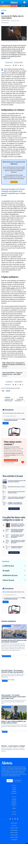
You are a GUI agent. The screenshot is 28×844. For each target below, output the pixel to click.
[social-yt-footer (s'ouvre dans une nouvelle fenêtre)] (10, 819)
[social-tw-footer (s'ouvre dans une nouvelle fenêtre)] (15, 819)
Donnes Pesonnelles (14, 837)
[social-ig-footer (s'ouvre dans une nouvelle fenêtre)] (17, 819)
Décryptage (3, 10)
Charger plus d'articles (14, 508)
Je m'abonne (5, 5)
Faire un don (14, 182)
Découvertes (14, 793)
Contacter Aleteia (14, 835)
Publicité (14, 808)
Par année (14, 814)
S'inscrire (5, 423)
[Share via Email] (20, 65)
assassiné (22, 147)
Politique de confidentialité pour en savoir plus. (14, 419)
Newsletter (14, 799)
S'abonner (10, 780)
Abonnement (14, 804)
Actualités (14, 787)
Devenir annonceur (14, 832)
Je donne (13, 5)
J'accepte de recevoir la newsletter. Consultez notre (14, 420)
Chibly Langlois (10, 288)
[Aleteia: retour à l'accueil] (14, 2)
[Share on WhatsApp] (22, 65)
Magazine (14, 802)
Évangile (6, 571)
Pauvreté (8, 390)
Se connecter (17, 780)
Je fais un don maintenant (10, 460)
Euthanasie (5, 680)
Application (14, 801)
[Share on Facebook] (13, 65)
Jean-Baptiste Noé (15, 20)
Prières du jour (8, 580)
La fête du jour (8, 566)
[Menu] (5, 2)
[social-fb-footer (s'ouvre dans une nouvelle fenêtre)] (12, 819)
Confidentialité (14, 839)
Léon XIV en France (6, 626)
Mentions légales (14, 830)
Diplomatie (5, 731)
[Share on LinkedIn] (15, 65)
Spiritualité (14, 791)
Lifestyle (14, 789)
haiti (3, 390)
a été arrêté (21, 73)
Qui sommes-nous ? (14, 827)
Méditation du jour (10, 575)
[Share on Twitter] (18, 65)
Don (14, 806)
